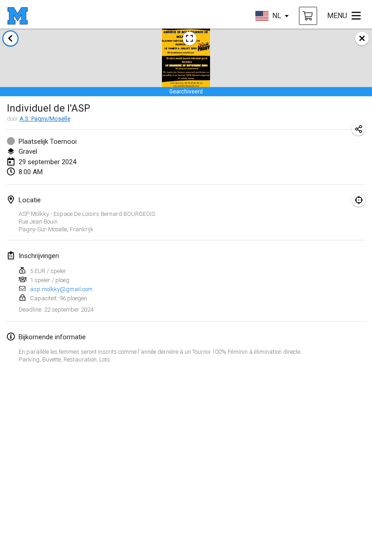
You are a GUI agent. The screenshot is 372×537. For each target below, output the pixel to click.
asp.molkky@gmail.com (61, 289)
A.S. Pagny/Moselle (45, 118)
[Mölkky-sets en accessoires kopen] (308, 16)
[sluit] (362, 38)
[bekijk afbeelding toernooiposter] (189, 38)
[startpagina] (17, 16)
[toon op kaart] (359, 200)
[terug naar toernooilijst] (10, 38)
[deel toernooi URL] (358, 129)
